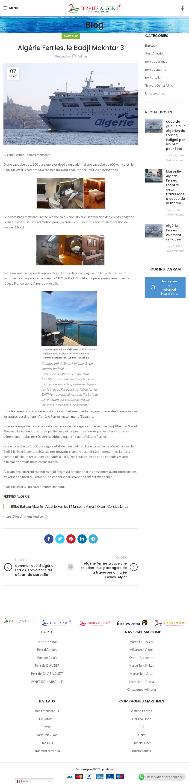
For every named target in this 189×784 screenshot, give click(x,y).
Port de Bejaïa (47, 657)
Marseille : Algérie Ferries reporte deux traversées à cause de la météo (175, 187)
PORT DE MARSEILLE (47, 682)
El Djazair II (47, 719)
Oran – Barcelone (141, 657)
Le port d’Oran (47, 642)
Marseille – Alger (142, 642)
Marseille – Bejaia (141, 682)
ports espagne (155, 69)
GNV (141, 735)
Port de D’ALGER (47, 665)
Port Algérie (154, 53)
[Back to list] (71, 567)
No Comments (175, 160)
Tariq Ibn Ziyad (47, 735)
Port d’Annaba (47, 649)
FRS (141, 727)
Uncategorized (155, 93)
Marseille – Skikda (141, 665)
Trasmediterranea (47, 751)
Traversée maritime (159, 85)
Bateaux (71, 36)
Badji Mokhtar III (47, 711)
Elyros (47, 727)
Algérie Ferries (141, 711)
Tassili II (47, 743)
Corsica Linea (141, 719)
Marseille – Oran (141, 673)
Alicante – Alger (141, 649)
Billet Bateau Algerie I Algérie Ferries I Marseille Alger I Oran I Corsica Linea (69, 506)
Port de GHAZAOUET (47, 673)
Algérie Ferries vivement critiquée (173, 232)
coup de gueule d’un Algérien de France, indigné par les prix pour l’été (176, 135)
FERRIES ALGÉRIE (16, 496)
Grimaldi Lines (142, 743)
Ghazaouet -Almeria (141, 689)
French (25, 781)
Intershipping (141, 751)
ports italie (153, 77)
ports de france (156, 61)
